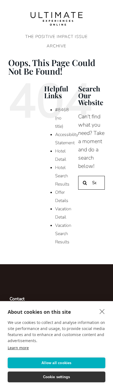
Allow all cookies (56, 363)
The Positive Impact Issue (56, 36)
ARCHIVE (56, 46)
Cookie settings (56, 377)
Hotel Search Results (62, 176)
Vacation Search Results (63, 233)
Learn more (18, 347)
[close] (102, 311)
